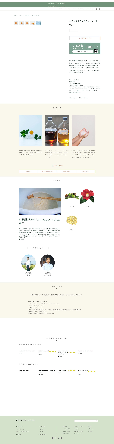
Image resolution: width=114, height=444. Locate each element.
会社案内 (65, 426)
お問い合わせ (91, 428)
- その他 (18, 434)
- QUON (41, 429)
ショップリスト (66, 431)
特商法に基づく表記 (78, 431)
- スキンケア (19, 426)
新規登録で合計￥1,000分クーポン (57, 6)
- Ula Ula (41, 431)
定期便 (89, 426)
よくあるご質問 (66, 428)
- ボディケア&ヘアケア (22, 431)
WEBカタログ (66, 433)
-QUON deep (42, 434)
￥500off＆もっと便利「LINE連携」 (57, 3)
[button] (52, 351)
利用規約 (76, 428)
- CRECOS (41, 426)
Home (15, 15)
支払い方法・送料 (78, 426)
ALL (21, 15)
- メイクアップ (20, 429)
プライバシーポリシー (79, 433)
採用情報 (90, 431)
